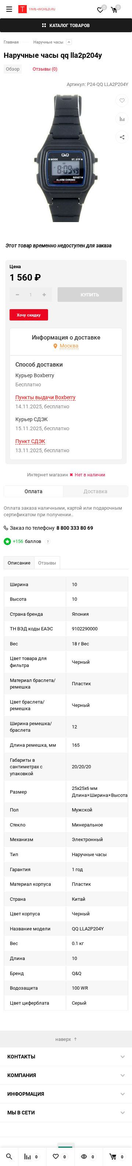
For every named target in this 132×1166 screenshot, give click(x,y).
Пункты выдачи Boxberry (45, 397)
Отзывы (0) (45, 68)
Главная (11, 42)
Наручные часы (48, 42)
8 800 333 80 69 (74, 527)
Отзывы (47, 562)
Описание (19, 562)
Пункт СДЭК (30, 441)
